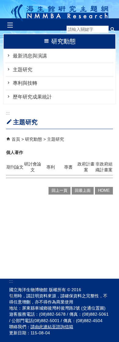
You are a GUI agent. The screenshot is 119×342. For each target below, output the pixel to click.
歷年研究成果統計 (32, 96)
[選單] (10, 25)
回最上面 (83, 190)
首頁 (16, 139)
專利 (50, 167)
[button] (113, 29)
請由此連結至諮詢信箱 (52, 326)
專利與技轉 (25, 83)
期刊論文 (14, 167)
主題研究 (22, 69)
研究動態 (34, 139)
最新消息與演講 (30, 55)
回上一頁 (59, 190)
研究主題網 (59, 11)
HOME (104, 190)
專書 (68, 167)
